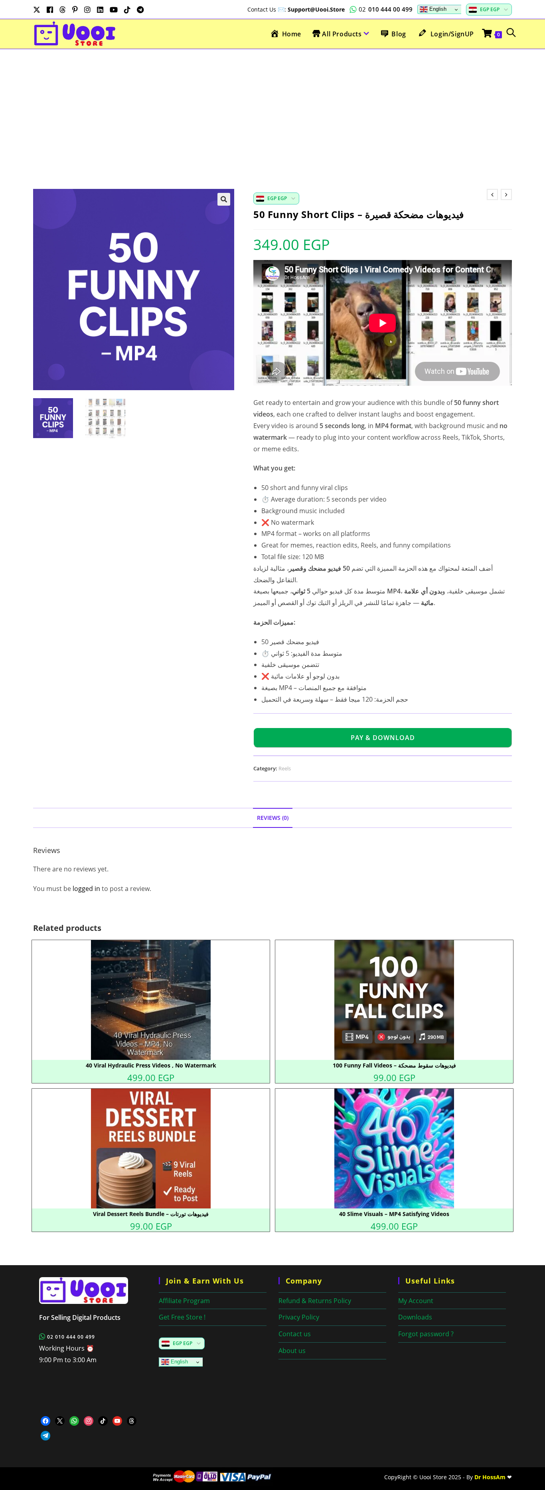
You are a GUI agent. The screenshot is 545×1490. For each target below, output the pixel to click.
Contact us (294, 1333)
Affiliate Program (184, 1300)
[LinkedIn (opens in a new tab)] (100, 10)
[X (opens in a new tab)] (38, 10)
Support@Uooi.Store (316, 9)
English (437, 9)
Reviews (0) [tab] (272, 817)
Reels (284, 768)
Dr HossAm (490, 1477)
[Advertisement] (272, 109)
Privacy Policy (298, 1317)
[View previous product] (492, 194)
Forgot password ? (426, 1333)
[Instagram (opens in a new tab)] (87, 10)
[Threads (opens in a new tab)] (62, 10)
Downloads (415, 1317)
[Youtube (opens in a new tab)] (114, 10)
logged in (86, 888)
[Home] (93, 1290)
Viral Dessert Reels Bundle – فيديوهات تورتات (151, 1214)
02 (386, 9)
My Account (415, 1300)
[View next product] (506, 194)
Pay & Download (383, 737)
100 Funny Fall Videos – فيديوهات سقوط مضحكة (394, 1065)
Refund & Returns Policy (314, 1300)
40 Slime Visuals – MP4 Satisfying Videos (394, 1214)
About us (292, 1350)
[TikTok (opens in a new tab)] (127, 10)
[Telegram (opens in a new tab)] (140, 10)
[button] (223, 199)
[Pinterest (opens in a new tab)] (75, 10)
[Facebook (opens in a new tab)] (49, 10)
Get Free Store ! (182, 1317)
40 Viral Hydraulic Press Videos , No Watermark (151, 1065)
